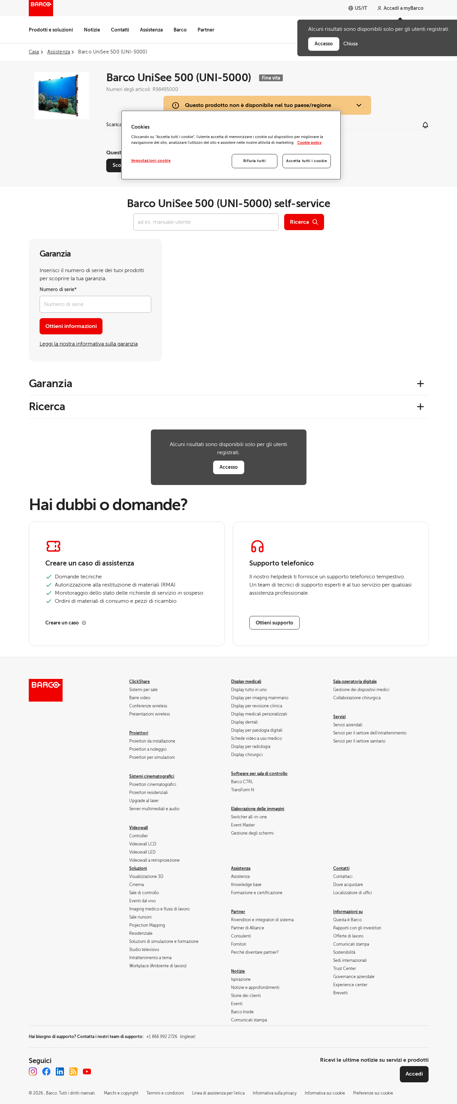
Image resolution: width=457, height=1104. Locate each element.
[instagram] (33, 1071)
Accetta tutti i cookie (306, 161)
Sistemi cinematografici (151, 776)
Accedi (414, 1074)
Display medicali (246, 681)
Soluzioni (138, 868)
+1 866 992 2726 (170, 1036)
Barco (180, 29)
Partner (206, 29)
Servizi (339, 716)
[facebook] (46, 1071)
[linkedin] (60, 1071)
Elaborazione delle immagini (257, 809)
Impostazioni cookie (151, 160)
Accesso (229, 467)
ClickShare (139, 681)
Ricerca (299, 222)
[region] (231, 145)
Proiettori (138, 733)
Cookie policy (309, 142)
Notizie (92, 29)
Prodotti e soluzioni (51, 29)
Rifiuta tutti (254, 161)
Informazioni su (348, 911)
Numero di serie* (58, 289)
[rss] (73, 1071)
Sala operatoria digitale (355, 681)
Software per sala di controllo (259, 773)
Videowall (138, 827)
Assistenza (151, 29)
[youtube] (87, 1071)
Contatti (120, 29)
